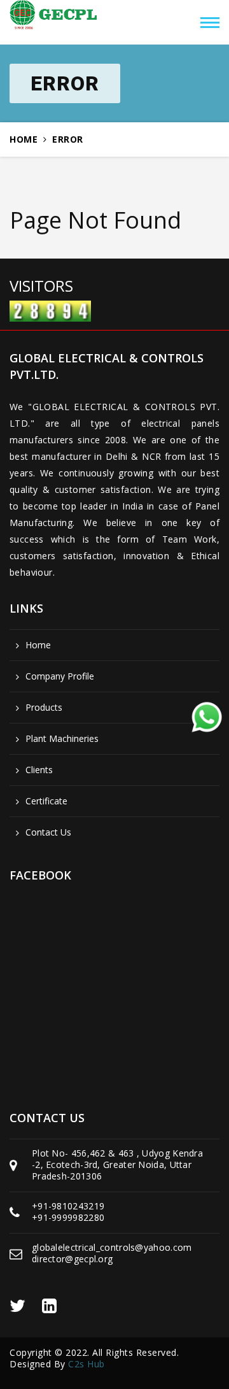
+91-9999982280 (68, 1217)
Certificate (46, 801)
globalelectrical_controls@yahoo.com (112, 1247)
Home (24, 139)
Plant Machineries (62, 738)
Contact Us (48, 832)
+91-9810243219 (68, 1206)
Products (43, 707)
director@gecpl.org (72, 1259)
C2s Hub (86, 1364)
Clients (39, 770)
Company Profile (59, 676)
